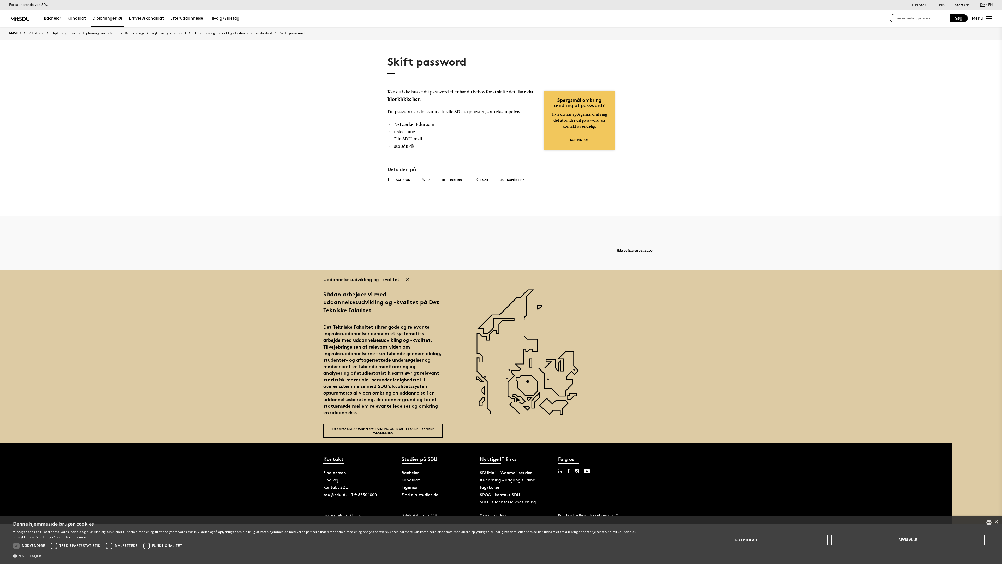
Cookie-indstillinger (494, 515)
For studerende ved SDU (29, 4)
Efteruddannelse (186, 18)
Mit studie (36, 33)
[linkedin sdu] (560, 471)
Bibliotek (919, 5)
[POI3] (520, 402)
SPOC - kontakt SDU (500, 494)
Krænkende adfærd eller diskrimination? (588, 515)
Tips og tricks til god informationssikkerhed (238, 33)
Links (941, 5)
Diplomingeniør (107, 18)
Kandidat (77, 18)
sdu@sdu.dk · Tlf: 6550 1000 (350, 494)
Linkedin (455, 180)
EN (990, 4)
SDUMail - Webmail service (506, 472)
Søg (958, 18)
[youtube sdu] (587, 471)
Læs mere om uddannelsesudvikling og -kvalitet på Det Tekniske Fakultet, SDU (383, 430)
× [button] (996, 522)
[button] (329, 556)
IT (195, 33)
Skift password (292, 33)
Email (484, 180)
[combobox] (989, 522)
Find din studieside (420, 494)
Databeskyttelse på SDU (419, 515)
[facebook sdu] (568, 471)
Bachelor (52, 18)
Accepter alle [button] (747, 540)
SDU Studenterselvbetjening (508, 502)
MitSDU (15, 33)
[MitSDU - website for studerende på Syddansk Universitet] (20, 18)
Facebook (402, 180)
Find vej (330, 480)
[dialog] (501, 540)
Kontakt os (579, 140)
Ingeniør (410, 487)
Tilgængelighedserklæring (342, 515)
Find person (334, 472)
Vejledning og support (168, 33)
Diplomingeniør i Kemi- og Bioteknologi (113, 33)
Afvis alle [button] (908, 539)
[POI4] (529, 383)
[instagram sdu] (577, 471)
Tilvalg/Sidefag (225, 18)
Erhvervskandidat (146, 18)
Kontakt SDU (336, 487)
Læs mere (79, 537)
